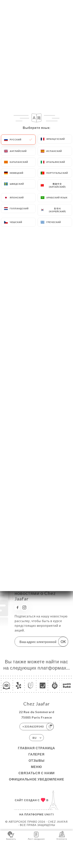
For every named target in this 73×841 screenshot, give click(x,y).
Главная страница (36, 748)
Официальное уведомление (36, 779)
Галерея (36, 754)
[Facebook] (17, 607)
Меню (36, 767)
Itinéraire (61, 839)
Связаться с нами (36, 773)
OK (63, 641)
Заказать (11, 839)
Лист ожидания (36, 839)
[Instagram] (24, 607)
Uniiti (49, 814)
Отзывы (37, 760)
